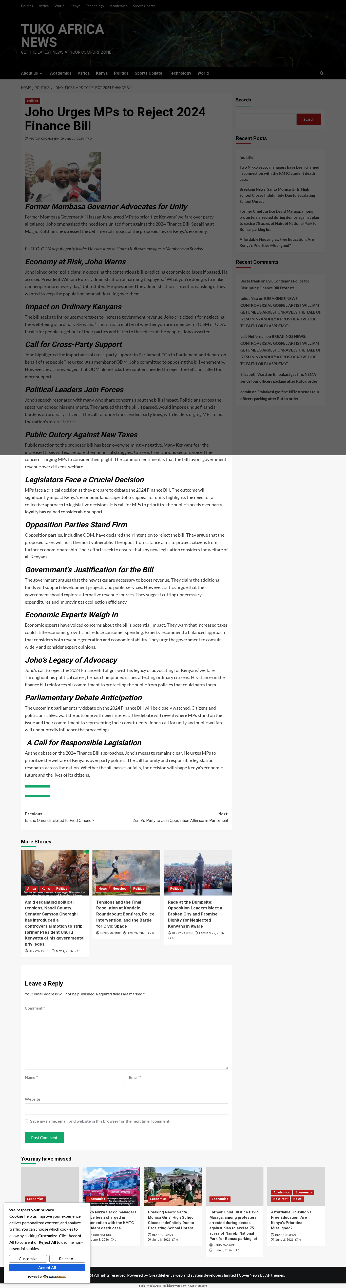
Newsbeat (120, 888)
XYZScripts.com (197, 1285)
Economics (35, 1199)
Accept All (47, 1267)
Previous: (59, 817)
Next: (180, 817)
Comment (35, 1008)
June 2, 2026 (284, 1239)
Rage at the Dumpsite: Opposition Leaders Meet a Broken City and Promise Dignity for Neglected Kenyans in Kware (195, 914)
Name (31, 1077)
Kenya (46, 888)
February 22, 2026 (211, 933)
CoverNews (249, 1275)
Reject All (67, 1258)
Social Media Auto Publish (155, 1285)
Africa (31, 888)
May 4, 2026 (64, 951)
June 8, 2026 (100, 1239)
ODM (88, 535)
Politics (61, 888)
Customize (28, 1258)
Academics (281, 1192)
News (103, 888)
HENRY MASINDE (39, 951)
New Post (280, 1199)
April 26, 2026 (136, 933)
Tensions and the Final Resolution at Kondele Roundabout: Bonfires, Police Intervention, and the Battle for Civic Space (125, 914)
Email (135, 1077)
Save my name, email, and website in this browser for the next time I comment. (100, 1121)
